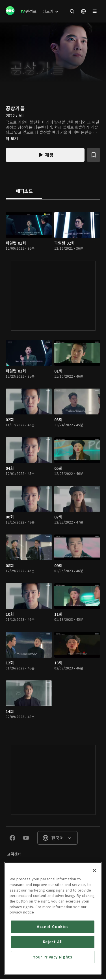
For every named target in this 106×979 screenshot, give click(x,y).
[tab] (24, 191)
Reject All (53, 941)
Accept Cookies (53, 926)
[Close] (94, 870)
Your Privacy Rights (52, 957)
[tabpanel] (53, 467)
